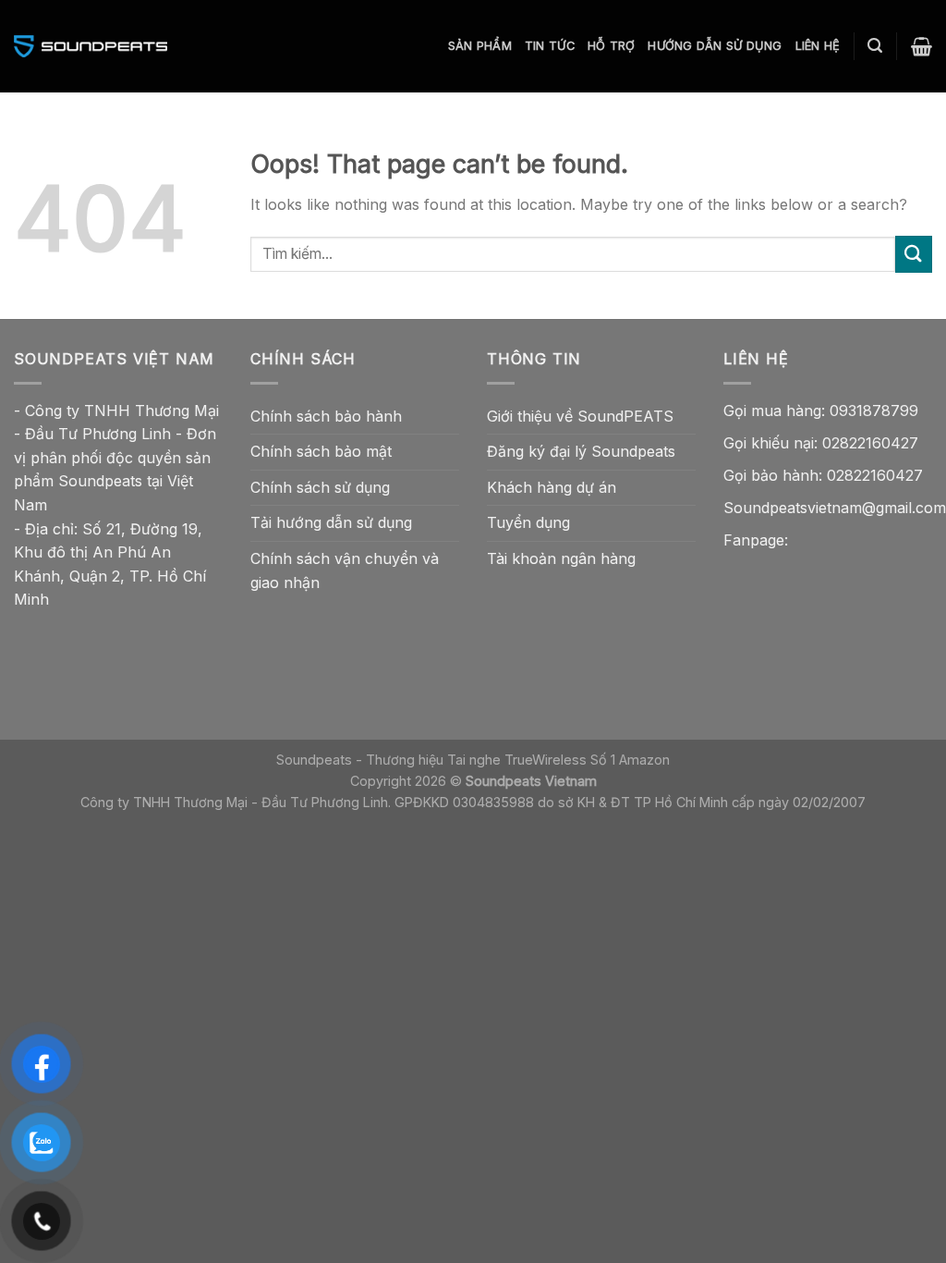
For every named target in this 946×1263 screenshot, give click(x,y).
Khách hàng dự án (551, 487)
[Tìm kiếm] (874, 46)
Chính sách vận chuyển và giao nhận (344, 570)
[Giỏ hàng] (921, 46)
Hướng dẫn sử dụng (715, 46)
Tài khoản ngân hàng (561, 558)
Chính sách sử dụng (320, 487)
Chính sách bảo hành (326, 416)
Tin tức (550, 46)
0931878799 (874, 410)
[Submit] (913, 254)
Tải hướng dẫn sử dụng (331, 522)
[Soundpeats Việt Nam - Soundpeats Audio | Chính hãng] (90, 46)
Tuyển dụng (528, 522)
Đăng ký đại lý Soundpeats (581, 451)
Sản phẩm (480, 46)
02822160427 (870, 443)
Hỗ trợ (612, 46)
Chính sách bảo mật (321, 451)
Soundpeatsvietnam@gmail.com (834, 507)
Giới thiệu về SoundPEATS (580, 416)
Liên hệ (818, 46)
